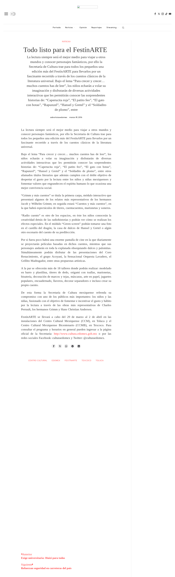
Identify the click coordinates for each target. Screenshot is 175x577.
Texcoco (86, 360)
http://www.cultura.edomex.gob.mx (75, 333)
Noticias (66, 42)
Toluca (100, 360)
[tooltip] (155, 14)
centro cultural (37, 360)
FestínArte (71, 360)
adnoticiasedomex (58, 117)
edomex (56, 360)
